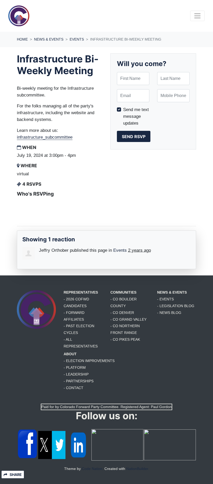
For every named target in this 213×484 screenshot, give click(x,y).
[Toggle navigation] (197, 16)
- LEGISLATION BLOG (175, 306)
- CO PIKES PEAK (125, 339)
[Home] (18, 16)
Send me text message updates (136, 116)
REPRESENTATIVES (81, 292)
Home (22, 39)
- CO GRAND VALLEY (128, 319)
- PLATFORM (75, 367)
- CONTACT (73, 388)
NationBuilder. (137, 469)
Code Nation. (92, 469)
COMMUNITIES (123, 292)
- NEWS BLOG (169, 313)
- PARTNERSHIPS (79, 381)
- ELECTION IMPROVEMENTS (89, 361)
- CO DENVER (122, 313)
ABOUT (70, 354)
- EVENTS (165, 299)
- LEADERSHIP (76, 374)
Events (77, 39)
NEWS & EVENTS (172, 292)
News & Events (48, 39)
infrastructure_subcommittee (44, 137)
